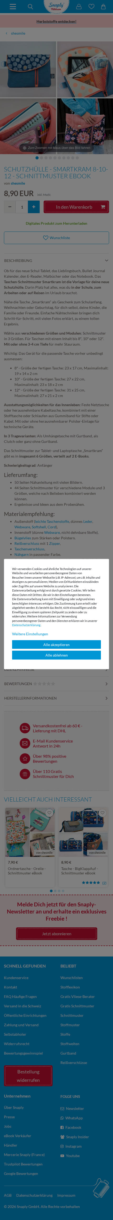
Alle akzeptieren (56, 644)
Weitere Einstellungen (30, 633)
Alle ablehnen (56, 655)
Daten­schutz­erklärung (26, 625)
